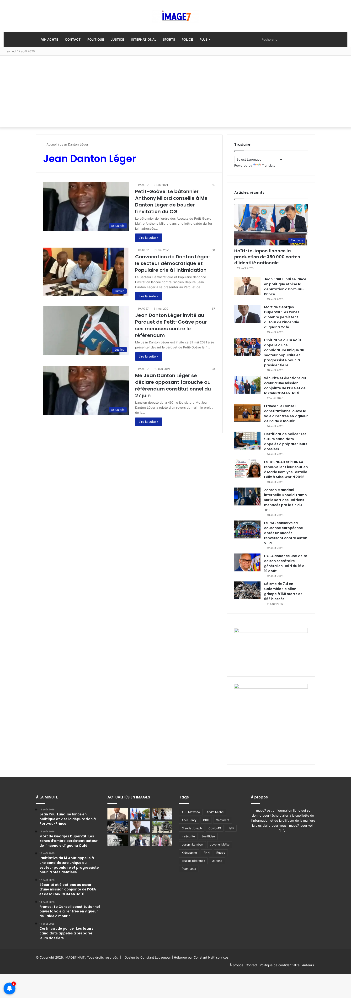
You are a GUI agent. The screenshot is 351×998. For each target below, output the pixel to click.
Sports (169, 39)
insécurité (188, 836)
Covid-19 (214, 828)
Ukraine (217, 860)
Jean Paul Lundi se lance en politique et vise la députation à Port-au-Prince (285, 287)
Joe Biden (208, 836)
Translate (269, 165)
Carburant (222, 820)
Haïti (231, 828)
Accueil (51, 144)
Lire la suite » (149, 237)
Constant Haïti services (211, 957)
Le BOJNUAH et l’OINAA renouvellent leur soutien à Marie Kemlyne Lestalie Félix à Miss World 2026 (286, 469)
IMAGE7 (143, 185)
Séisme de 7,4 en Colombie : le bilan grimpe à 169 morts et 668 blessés (283, 591)
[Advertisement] (175, 91)
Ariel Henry (189, 820)
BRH (206, 820)
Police (187, 39)
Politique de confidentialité (280, 965)
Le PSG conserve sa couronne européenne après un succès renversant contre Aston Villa (285, 533)
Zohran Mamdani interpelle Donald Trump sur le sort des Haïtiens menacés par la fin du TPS (285, 500)
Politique (95, 39)
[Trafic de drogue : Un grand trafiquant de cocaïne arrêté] (117, 840)
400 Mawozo (191, 812)
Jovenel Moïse (219, 844)
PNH (206, 852)
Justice (117, 39)
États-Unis (189, 869)
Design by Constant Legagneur (148, 957)
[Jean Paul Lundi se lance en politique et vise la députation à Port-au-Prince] (247, 286)
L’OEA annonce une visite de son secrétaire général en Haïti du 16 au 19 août (285, 563)
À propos (236, 965)
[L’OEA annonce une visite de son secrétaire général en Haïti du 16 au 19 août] (247, 562)
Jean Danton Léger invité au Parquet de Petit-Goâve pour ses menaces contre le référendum (171, 325)
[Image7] (175, 16)
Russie (220, 852)
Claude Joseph (192, 828)
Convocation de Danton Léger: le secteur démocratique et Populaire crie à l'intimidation (172, 263)
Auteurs (308, 965)
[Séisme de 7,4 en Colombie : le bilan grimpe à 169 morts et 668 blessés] (247, 590)
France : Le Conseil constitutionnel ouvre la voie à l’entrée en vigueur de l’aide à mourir (286, 413)
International (143, 39)
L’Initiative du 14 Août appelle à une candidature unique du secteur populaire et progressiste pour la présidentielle (284, 353)
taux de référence (193, 860)
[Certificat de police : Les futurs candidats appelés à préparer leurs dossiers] (247, 441)
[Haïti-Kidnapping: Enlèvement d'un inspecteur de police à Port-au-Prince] (162, 840)
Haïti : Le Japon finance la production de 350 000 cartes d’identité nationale (267, 257)
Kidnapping (189, 852)
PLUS (203, 39)
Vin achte (49, 39)
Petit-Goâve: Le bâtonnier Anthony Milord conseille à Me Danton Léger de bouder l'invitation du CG (171, 201)
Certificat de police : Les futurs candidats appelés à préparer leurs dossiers (285, 441)
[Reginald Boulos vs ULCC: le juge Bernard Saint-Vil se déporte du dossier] (140, 840)
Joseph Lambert (192, 844)
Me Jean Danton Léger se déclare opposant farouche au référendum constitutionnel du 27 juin (173, 385)
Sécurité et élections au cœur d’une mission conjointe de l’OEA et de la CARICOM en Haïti (285, 386)
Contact (73, 39)
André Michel (215, 812)
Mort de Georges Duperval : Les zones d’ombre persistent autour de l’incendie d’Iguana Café (281, 317)
